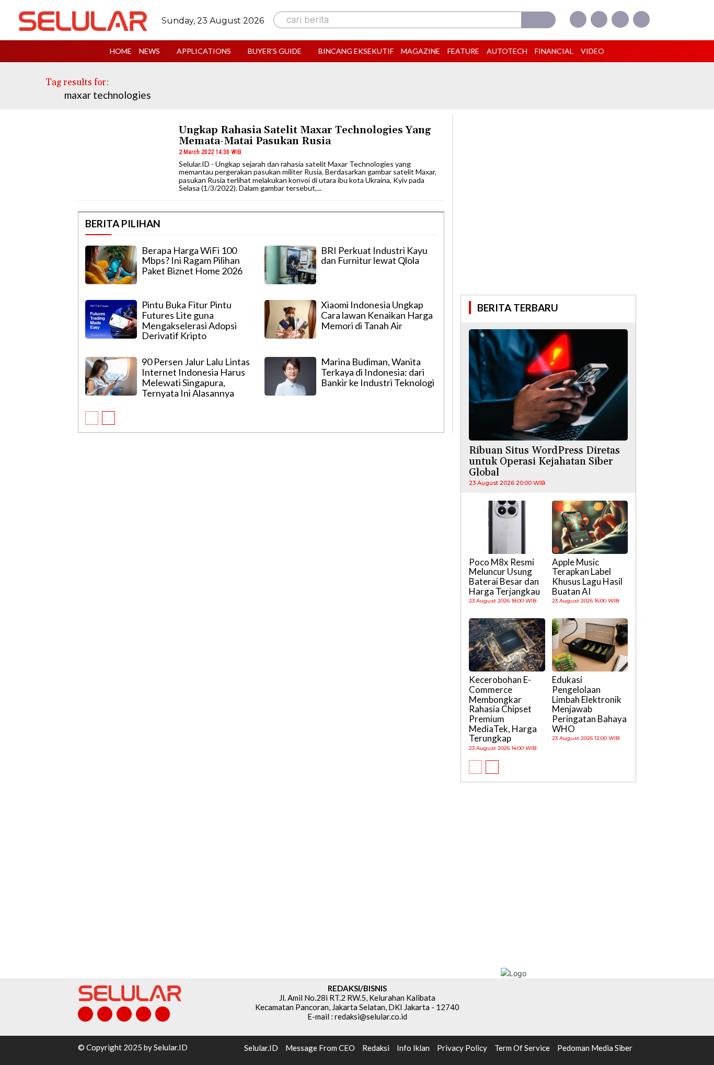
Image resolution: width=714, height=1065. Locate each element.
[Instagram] (599, 19)
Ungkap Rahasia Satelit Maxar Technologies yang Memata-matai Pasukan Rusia (305, 135)
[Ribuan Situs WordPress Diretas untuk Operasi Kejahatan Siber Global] (548, 385)
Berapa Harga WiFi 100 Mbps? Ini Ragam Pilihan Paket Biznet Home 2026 (192, 261)
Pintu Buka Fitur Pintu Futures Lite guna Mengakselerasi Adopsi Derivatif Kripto (189, 320)
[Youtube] (641, 19)
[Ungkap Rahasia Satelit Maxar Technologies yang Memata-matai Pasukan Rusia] (123, 157)
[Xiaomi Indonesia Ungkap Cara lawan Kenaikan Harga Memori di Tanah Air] (290, 319)
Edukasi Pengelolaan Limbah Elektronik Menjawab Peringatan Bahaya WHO (589, 704)
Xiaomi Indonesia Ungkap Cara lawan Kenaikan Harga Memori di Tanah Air (377, 315)
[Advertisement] (548, 203)
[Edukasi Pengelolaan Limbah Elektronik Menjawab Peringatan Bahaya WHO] (590, 645)
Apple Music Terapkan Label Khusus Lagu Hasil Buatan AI (587, 577)
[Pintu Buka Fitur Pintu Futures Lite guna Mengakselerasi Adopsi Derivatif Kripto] (111, 319)
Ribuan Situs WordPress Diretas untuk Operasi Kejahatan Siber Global (544, 461)
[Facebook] (578, 19)
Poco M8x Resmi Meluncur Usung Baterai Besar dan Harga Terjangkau (504, 577)
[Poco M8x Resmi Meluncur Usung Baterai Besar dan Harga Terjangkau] (507, 527)
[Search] (538, 19)
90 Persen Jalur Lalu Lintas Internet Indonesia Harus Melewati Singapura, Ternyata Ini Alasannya (196, 377)
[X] (620, 19)
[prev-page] (91, 418)
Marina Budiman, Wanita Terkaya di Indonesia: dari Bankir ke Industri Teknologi (377, 372)
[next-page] (108, 418)
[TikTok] (124, 1014)
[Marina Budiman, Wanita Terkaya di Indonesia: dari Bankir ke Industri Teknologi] (290, 376)
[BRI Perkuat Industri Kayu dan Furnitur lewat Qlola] (290, 265)
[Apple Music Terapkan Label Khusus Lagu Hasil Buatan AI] (590, 527)
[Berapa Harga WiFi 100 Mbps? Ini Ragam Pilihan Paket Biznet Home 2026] (111, 265)
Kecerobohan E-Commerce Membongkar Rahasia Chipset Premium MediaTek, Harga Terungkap (503, 709)
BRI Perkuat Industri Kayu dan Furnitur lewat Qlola (374, 256)
